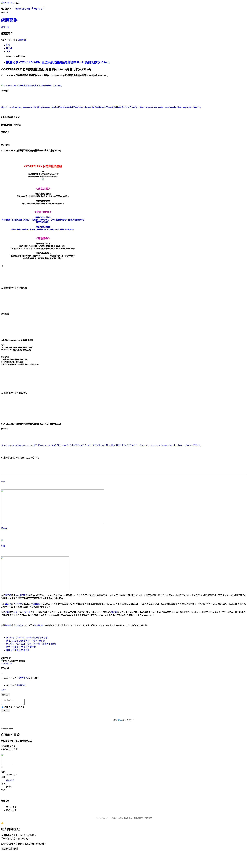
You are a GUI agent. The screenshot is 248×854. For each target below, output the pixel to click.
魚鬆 (3, 546)
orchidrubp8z (6, 663)
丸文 (15, 612)
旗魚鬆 (114, 612)
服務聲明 (148, 818)
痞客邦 (22, 678)
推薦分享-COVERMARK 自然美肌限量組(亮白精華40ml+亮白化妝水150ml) (58, 62)
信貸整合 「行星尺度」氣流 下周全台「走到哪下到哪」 (31, 644)
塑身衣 (4, 528)
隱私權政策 (138, 818)
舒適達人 (20, 625)
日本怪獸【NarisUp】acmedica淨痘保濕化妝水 (27, 638)
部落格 (9, 48)
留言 (28, 678)
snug (3, 481)
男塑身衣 (37, 604)
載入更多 (5, 695)
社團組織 (22, 40)
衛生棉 (8, 625)
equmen (19, 604)
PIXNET (105, 818)
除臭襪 (8, 595)
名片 (8, 51)
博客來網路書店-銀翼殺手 (18, 650)
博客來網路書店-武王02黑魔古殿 (21, 647)
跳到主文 (5, 27)
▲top (3, 690)
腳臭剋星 (24, 595)
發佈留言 (5, 711)
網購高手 (9, 20)
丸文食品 (26, 612)
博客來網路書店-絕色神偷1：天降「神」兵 (25, 641)
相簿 (8, 45)
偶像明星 (21, 685)
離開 (15, 849)
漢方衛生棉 (39, 625)
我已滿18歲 (6, 849)
